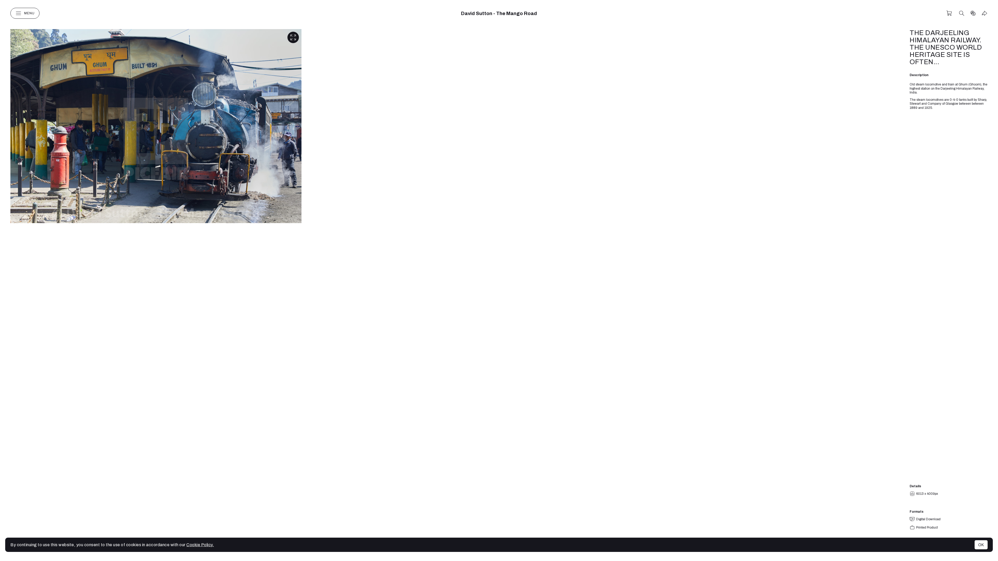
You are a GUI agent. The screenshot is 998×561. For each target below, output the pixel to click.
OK (981, 545)
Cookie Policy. (200, 545)
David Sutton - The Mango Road (499, 13)
